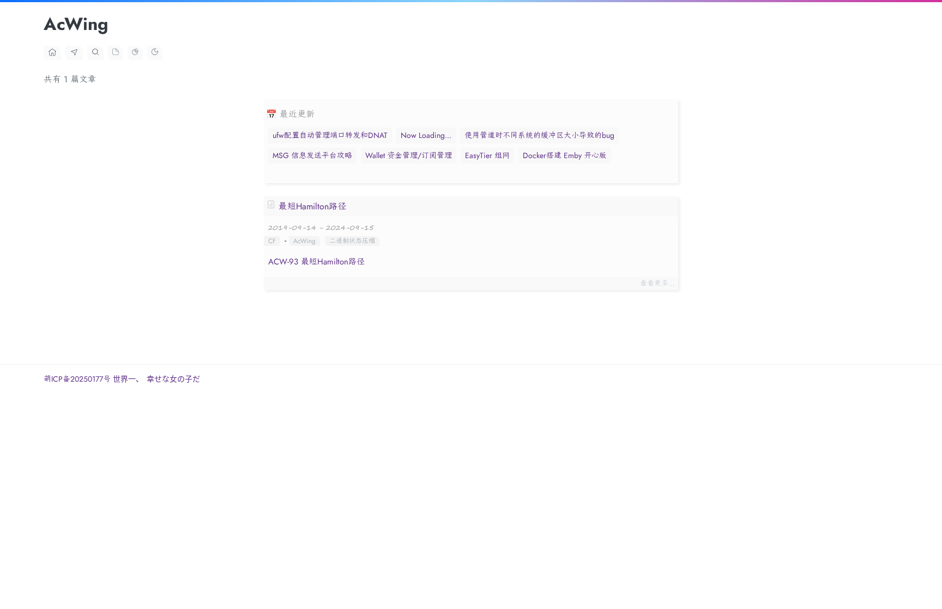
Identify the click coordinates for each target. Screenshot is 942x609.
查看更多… (657, 283)
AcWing (304, 241)
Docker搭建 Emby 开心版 (565, 155)
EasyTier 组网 (487, 155)
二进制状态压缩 (352, 241)
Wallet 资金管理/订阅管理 (408, 155)
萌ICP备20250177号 (78, 378)
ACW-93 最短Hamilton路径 (316, 262)
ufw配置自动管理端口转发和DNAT (330, 135)
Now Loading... (426, 135)
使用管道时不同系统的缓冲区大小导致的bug (539, 135)
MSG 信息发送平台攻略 (312, 155)
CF (272, 241)
